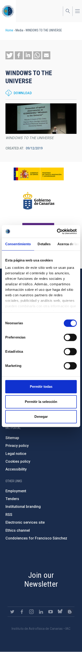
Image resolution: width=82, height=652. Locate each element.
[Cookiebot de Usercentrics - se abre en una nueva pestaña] (58, 231)
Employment (15, 491)
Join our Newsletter (41, 579)
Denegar (41, 416)
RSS (8, 514)
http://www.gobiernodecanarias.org (39, 201)
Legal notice (15, 453)
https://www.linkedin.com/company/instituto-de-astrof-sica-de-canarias (41, 611)
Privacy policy (17, 445)
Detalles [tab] (44, 244)
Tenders (12, 499)
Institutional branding (23, 506)
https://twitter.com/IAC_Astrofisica (12, 611)
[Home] (8, 11)
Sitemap (12, 438)
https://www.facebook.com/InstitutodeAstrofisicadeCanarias (22, 611)
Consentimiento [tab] (18, 244)
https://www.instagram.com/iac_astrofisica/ (31, 611)
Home (9, 30)
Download (23, 93)
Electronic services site (25, 522)
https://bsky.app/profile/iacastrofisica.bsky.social (60, 611)
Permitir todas (41, 386)
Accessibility (16, 469)
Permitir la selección (41, 402)
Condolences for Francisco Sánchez (36, 538)
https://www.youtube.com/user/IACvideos (50, 611)
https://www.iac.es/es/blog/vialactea (69, 611)
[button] (9, 55)
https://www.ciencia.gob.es (38, 174)
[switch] (70, 337)
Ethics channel (17, 530)
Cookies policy (17, 461)
